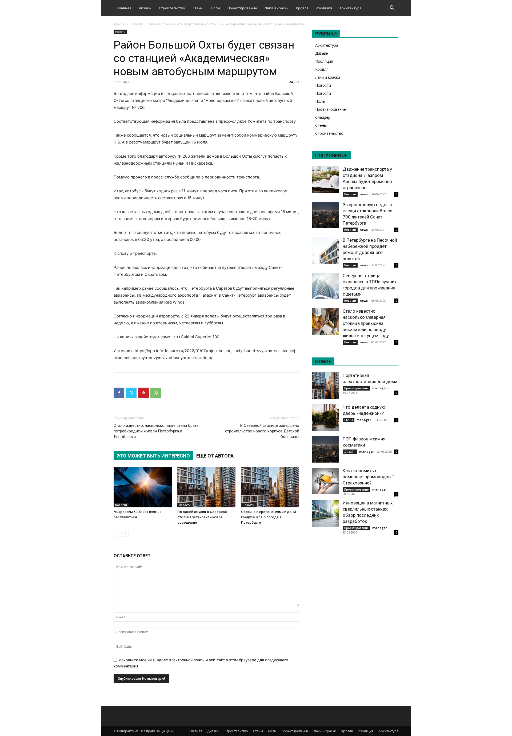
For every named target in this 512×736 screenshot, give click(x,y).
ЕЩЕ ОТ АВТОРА (215, 456)
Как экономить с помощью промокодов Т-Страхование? (369, 477)
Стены (198, 8)
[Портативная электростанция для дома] (325, 385)
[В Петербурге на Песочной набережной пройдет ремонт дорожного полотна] (325, 250)
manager (379, 388)
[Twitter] (131, 393)
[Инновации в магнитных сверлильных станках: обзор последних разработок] (325, 513)
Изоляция (324, 8)
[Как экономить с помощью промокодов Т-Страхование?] (325, 481)
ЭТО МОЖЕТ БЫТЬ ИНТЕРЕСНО (153, 456)
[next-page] (125, 533)
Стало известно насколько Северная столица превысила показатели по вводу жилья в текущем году (366, 323)
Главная (124, 8)
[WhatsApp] (155, 393)
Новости (136, 24)
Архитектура (350, 8)
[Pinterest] (143, 393)
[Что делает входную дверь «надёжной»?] (325, 417)
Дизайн (145, 8)
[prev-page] (117, 533)
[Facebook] (119, 393)
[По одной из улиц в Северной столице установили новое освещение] (206, 487)
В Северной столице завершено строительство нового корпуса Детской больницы (262, 431)
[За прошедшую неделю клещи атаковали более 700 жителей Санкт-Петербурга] (325, 215)
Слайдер (322, 117)
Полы (215, 8)
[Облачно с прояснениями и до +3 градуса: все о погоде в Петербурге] (270, 487)
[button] (392, 8)
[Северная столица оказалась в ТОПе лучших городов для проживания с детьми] (325, 286)
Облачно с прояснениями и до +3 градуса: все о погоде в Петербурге (268, 517)
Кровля (302, 8)
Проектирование (242, 8)
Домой (119, 24)
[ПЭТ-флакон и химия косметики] (325, 449)
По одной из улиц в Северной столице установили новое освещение (202, 517)
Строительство (172, 8)
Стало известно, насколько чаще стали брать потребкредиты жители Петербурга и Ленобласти (156, 431)
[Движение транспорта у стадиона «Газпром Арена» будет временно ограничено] (325, 179)
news (364, 194)
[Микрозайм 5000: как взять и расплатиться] (143, 487)
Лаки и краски (277, 8)
